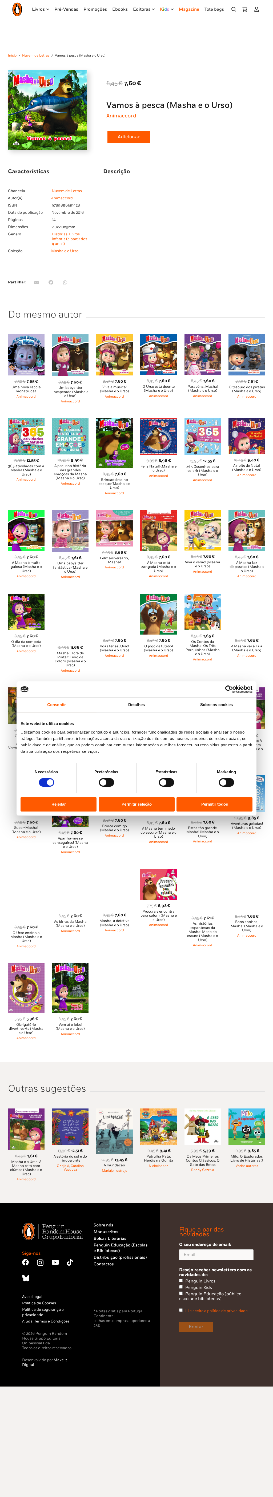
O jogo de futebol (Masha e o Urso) (158, 648)
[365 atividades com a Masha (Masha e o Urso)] (26, 421)
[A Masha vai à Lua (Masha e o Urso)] (246, 597)
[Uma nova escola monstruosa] (26, 337)
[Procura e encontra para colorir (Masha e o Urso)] (158, 872)
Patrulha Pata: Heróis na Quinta (158, 1158)
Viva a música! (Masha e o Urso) (114, 389)
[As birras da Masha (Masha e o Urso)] (70, 872)
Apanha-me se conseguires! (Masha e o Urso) (70, 842)
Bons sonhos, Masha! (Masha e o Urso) (247, 926)
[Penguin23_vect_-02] (110, 1293)
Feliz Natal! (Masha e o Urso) (158, 468)
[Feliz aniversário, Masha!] (114, 513)
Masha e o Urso (64, 251)
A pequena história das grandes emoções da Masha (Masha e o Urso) (70, 472)
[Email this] (36, 282)
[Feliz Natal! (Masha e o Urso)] (158, 421)
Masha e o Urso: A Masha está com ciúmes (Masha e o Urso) (26, 1168)
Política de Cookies (39, 1303)
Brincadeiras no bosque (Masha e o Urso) (114, 484)
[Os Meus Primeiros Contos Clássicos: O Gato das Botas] (202, 1111)
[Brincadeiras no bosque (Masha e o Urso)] (114, 421)
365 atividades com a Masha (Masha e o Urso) (26, 470)
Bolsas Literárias (110, 1238)
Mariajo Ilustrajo (114, 1171)
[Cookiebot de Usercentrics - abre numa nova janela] (229, 689)
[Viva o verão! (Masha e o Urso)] (202, 513)
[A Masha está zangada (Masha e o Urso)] (158, 513)
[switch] (106, 782)
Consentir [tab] (56, 704)
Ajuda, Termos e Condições (46, 1321)
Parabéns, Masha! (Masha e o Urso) (202, 389)
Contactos (104, 1264)
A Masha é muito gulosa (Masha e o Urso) (26, 567)
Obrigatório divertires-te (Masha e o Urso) (26, 1029)
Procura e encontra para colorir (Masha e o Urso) (158, 915)
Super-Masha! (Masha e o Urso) (26, 830)
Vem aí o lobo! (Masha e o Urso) (70, 1027)
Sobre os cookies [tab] (216, 704)
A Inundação (114, 1165)
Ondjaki (63, 1166)
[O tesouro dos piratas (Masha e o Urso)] (246, 337)
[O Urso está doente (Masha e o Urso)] (158, 337)
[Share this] (51, 282)
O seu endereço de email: (205, 1244)
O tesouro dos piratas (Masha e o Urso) (247, 389)
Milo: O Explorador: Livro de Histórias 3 (246, 1158)
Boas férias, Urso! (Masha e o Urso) (114, 648)
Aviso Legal (32, 1296)
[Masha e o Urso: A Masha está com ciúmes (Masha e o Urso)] (26, 1111)
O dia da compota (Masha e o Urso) (26, 644)
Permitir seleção (137, 804)
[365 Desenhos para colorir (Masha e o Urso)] (202, 421)
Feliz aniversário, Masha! (114, 560)
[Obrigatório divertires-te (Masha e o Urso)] (26, 966)
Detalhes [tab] (136, 704)
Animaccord (121, 116)
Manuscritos (106, 1231)
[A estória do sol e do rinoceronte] (70, 1111)
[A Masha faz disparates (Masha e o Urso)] (246, 513)
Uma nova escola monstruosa (26, 389)
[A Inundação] (114, 1111)
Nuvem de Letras (35, 56)
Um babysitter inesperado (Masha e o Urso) (70, 392)
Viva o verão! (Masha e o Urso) (202, 564)
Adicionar (129, 137)
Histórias (59, 234)
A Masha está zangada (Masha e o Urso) (158, 567)
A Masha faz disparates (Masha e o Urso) (247, 567)
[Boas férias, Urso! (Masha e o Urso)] (114, 597)
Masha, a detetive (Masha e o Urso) (114, 923)
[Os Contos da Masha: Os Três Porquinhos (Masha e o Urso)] (202, 597)
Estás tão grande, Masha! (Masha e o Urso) (202, 832)
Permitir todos (214, 804)
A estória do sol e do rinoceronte (70, 1158)
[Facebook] (25, 1262)
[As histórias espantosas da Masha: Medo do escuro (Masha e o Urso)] (202, 872)
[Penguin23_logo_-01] (17, 9)
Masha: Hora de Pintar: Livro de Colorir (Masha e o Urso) (70, 659)
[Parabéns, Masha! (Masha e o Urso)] (202, 337)
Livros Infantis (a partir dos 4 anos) (69, 239)
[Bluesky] (25, 1277)
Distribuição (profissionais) (120, 1257)
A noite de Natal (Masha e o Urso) (246, 468)
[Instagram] (40, 1262)
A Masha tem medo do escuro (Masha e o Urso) (158, 832)
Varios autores (247, 1166)
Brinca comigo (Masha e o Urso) (114, 828)
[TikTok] (70, 1262)
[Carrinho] (244, 9)
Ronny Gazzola (202, 1170)
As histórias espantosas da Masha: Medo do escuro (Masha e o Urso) (202, 931)
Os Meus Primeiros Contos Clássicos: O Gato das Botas (203, 1160)
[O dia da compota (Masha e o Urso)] (26, 597)
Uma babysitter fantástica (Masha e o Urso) (70, 567)
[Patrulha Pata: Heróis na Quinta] (158, 1111)
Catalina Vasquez (74, 1168)
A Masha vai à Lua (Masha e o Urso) (246, 648)
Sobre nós (103, 1225)
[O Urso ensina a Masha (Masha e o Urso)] (26, 872)
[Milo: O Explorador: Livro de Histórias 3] (246, 1111)
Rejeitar (58, 804)
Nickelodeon (158, 1166)
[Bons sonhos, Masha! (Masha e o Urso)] (246, 872)
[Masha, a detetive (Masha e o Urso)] (114, 872)
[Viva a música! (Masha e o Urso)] (114, 337)
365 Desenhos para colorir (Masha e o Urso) (202, 471)
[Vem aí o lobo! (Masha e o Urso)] (70, 966)
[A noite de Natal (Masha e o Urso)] (246, 421)
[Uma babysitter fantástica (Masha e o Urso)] (70, 513)
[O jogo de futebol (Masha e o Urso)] (158, 597)
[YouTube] (55, 1262)
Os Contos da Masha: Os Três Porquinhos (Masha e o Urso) (203, 648)
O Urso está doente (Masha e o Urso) (158, 389)
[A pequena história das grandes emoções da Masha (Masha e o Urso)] (70, 421)
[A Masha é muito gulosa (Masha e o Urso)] (26, 513)
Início (12, 56)
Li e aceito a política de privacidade (216, 1311)
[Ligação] (257, 9)
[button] (233, 9)
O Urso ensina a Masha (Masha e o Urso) (26, 937)
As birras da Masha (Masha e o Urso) (70, 924)
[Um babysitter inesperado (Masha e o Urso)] (70, 337)
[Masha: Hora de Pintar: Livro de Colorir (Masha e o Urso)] (70, 597)
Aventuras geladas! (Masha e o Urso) (247, 826)
